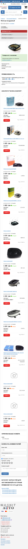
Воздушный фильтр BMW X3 (9, 490)
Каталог (3, 544)
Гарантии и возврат (5, 542)
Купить (6, 120)
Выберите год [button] (6, 31)
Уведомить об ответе (8, 458)
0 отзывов (11, 23)
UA (5, 3)
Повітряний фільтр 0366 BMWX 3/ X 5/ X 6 (14, 138)
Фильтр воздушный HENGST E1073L (13, 321)
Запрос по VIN (15, 7)
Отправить (5, 473)
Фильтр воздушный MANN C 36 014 (12, 200)
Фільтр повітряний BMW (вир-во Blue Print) (14, 108)
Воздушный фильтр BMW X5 (9, 491)
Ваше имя (4, 447)
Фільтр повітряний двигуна (10, 291)
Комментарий (5, 466)
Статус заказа (6, 537)
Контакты (24, 3)
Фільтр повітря (7, 230)
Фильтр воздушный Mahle (10, 168)
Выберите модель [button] (7, 38)
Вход (25, 1)
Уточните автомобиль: (4, 27)
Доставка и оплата (15, 3)
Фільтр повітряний (8, 261)
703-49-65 (6, 519)
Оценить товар (5, 460)
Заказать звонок (5, 522)
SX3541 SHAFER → (7, 60)
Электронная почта (6, 453)
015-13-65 (6, 518)
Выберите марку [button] (7, 34)
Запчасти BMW (5, 488)
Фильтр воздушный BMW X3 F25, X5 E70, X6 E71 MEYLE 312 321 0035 (14, 353)
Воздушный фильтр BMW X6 (9, 493)
